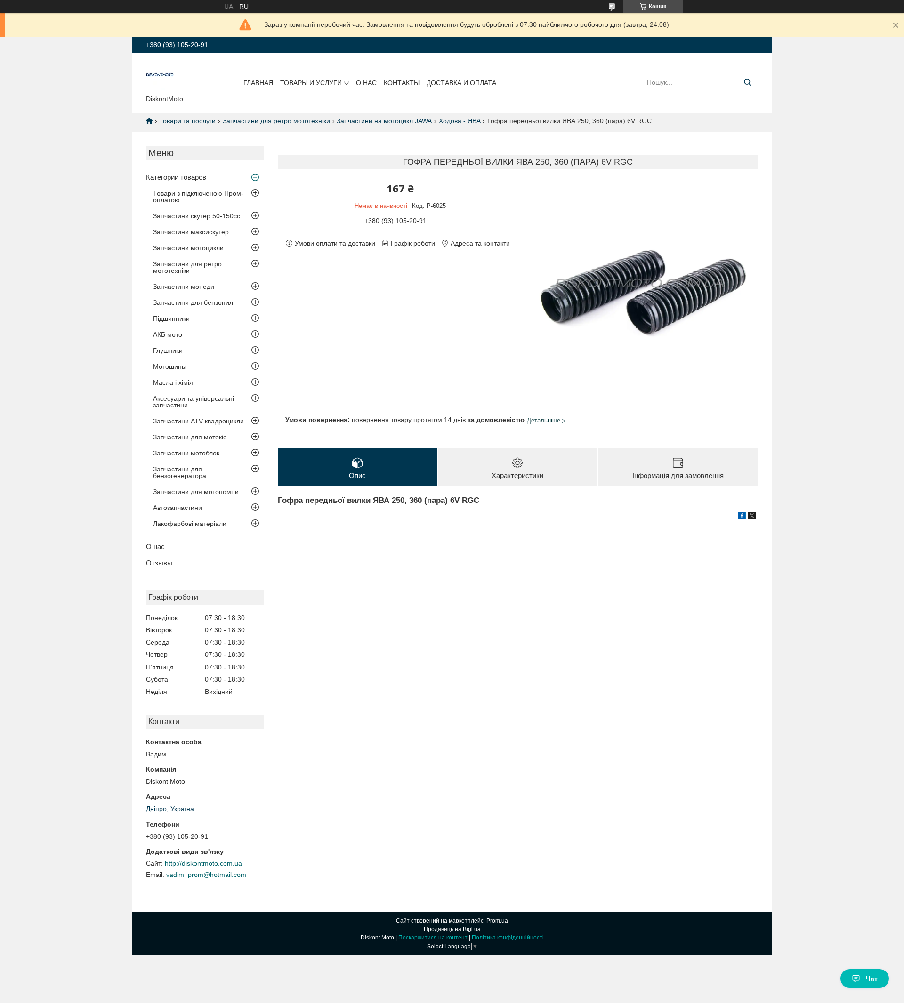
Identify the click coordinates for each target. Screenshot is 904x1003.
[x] (752, 517)
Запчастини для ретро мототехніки (276, 121)
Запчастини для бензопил (193, 302)
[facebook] (742, 517)
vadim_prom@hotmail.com (206, 874)
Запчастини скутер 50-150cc (196, 216)
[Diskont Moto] (160, 76)
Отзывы (159, 563)
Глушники (168, 350)
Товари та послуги (187, 121)
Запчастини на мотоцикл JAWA (384, 121)
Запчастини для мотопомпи (196, 491)
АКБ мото (167, 334)
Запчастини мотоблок (186, 453)
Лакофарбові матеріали (189, 523)
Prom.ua (497, 920)
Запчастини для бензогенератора (179, 472)
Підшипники (171, 318)
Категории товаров (176, 177)
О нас (366, 83)
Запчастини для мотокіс (189, 437)
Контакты (402, 83)
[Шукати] (747, 82)
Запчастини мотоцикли (188, 248)
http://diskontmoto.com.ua (203, 863)
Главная (258, 83)
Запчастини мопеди (183, 286)
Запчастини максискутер (191, 232)
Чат (872, 978)
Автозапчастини (177, 507)
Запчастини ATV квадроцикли (198, 421)
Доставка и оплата (461, 83)
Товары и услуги (311, 83)
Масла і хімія (173, 382)
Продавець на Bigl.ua (452, 929)
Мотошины (169, 366)
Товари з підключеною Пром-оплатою (198, 197)
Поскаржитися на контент (433, 937)
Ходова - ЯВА (460, 121)
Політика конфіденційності (508, 937)
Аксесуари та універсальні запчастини (193, 402)
